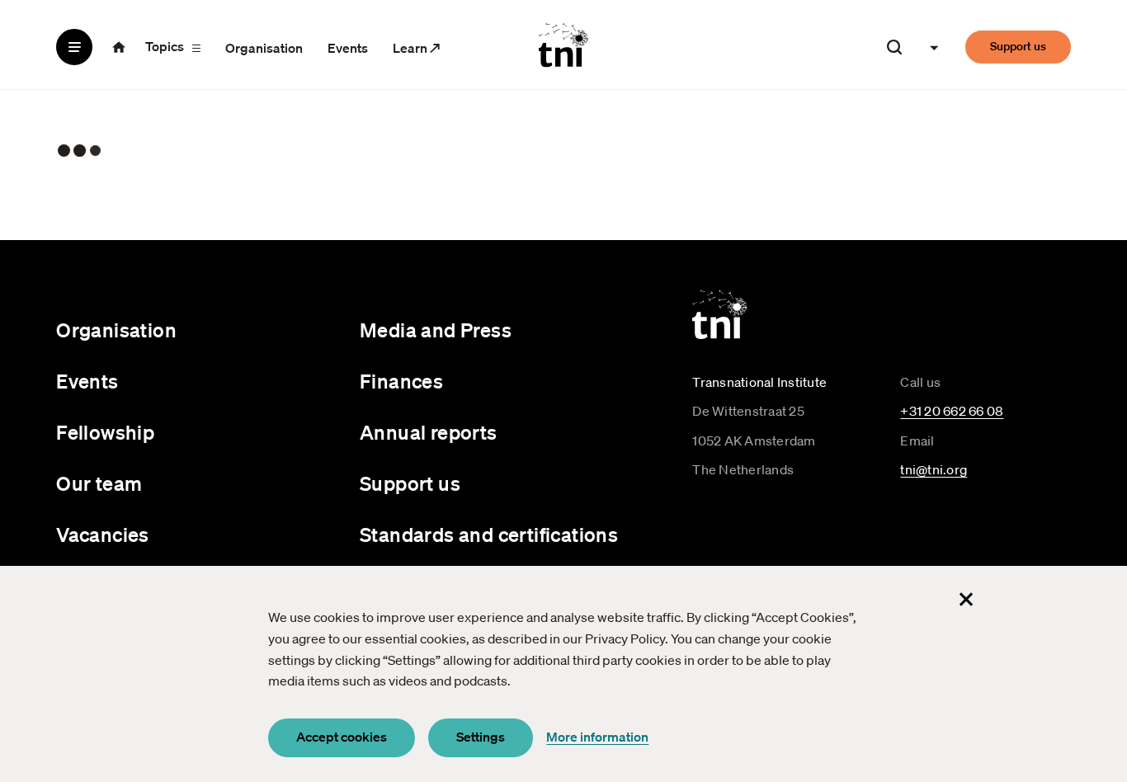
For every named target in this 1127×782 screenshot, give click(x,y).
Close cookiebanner (966, 599)
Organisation (264, 48)
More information (597, 736)
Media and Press (436, 330)
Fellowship (105, 432)
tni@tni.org (933, 469)
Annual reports (428, 432)
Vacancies (102, 534)
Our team (99, 483)
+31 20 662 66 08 (951, 411)
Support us (1018, 46)
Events (348, 48)
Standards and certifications (489, 534)
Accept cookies (341, 736)
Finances (401, 381)
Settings (480, 736)
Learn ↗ (417, 48)
